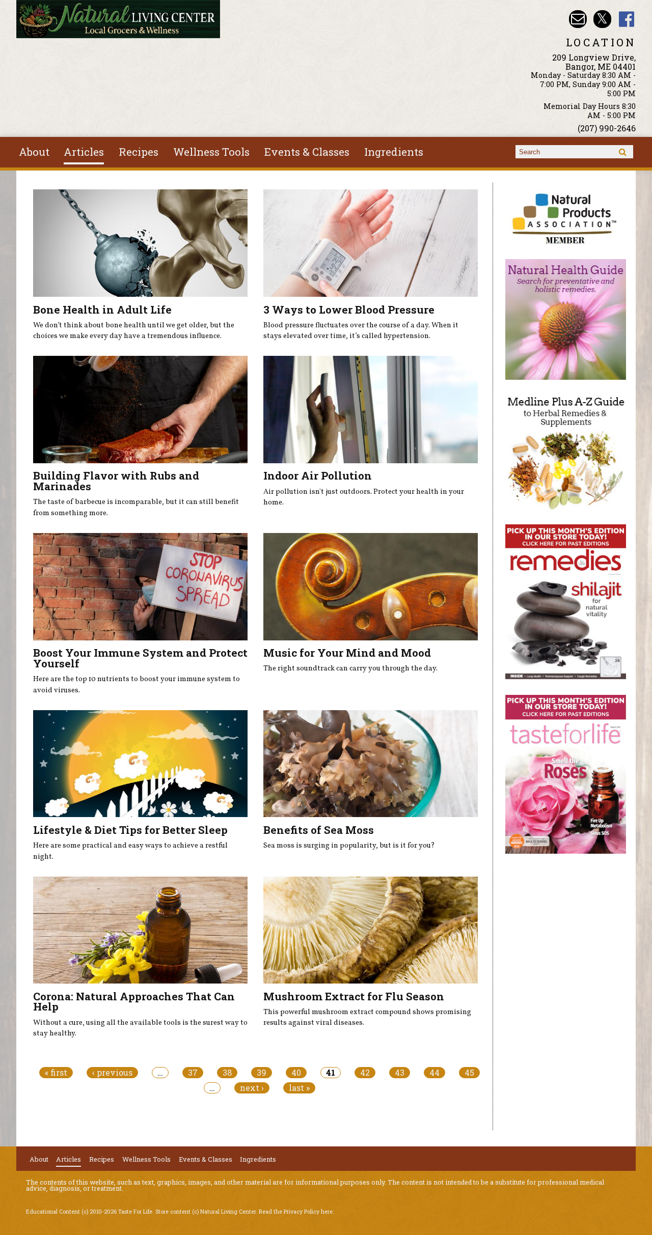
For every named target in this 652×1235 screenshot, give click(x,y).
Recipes (138, 152)
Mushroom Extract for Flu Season (353, 996)
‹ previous (112, 1073)
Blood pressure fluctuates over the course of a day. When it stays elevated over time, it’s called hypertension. (360, 331)
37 (193, 1073)
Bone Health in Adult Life (102, 309)
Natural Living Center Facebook (627, 19)
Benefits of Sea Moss (318, 830)
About (34, 152)
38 (227, 1073)
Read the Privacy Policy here (296, 1211)
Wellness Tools (211, 152)
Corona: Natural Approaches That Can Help (134, 1001)
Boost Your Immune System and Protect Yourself (140, 657)
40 (296, 1073)
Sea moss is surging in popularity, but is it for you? (349, 845)
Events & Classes (306, 152)
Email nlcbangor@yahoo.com (578, 19)
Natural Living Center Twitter (602, 19)
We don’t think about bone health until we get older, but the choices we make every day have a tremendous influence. (133, 331)
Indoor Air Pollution (317, 475)
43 (399, 1073)
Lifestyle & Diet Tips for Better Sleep (130, 830)
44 (434, 1073)
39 (261, 1073)
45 (469, 1073)
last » (299, 1088)
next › (252, 1088)
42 (365, 1073)
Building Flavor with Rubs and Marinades (116, 480)
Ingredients (393, 152)
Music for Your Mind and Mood (347, 652)
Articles (84, 152)
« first (56, 1073)
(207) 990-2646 (607, 128)
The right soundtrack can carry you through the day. (350, 668)
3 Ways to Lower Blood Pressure (348, 309)
